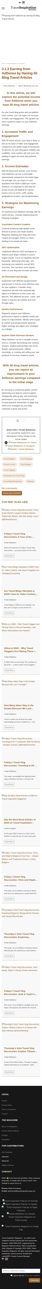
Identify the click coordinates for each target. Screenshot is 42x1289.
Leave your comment (12, 493)
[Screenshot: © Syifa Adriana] (21, 1033)
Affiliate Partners (8, 1165)
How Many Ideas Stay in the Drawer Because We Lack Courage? (19, 708)
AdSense (30, 481)
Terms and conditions (32, 1275)
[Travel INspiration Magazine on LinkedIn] (21, 1214)
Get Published (7, 1152)
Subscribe (34, 1280)
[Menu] (3, 8)
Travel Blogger (26, 464)
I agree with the (26, 1275)
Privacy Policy (7, 1105)
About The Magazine (9, 1126)
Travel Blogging (26, 459)
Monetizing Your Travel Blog (14, 476)
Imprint (4, 1101)
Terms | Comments (9, 1109)
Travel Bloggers (9, 459)
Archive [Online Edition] (10, 1131)
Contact (4, 1114)
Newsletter (6, 1139)
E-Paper (5, 1135)
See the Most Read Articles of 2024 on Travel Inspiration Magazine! (19, 822)
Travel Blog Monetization (13, 481)
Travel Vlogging (9, 470)
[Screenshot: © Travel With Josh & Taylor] (21, 976)
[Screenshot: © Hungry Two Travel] (21, 862)
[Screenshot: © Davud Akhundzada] (21, 919)
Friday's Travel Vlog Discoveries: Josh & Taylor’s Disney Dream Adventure (19, 994)
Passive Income (9, 464)
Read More (9, 556)
